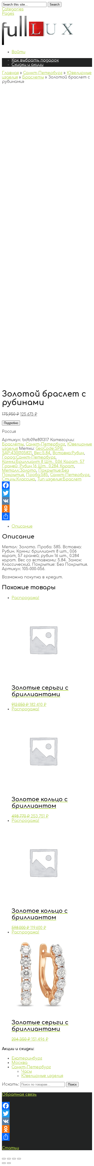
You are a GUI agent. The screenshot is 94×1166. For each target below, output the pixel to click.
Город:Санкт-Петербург (28, 457)
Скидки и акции (27, 64)
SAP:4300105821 (17, 453)
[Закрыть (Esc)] (4, 1158)
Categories (13, 9)
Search (55, 4)
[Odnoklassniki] (47, 509)
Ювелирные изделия (42, 1076)
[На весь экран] (14, 1158)
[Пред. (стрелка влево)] (4, 1163)
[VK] (47, 501)
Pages (8, 13)
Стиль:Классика (18, 479)
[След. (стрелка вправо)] (9, 1163)
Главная (10, 73)
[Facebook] (47, 485)
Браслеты (33, 77)
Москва (19, 1063)
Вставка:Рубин (68, 453)
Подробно (11, 423)
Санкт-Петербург (42, 73)
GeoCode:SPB (49, 448)
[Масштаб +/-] (19, 1158)
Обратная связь (19, 1094)
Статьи (10, 1148)
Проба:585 (37, 475)
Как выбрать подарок (35, 60)
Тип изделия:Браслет (59, 479)
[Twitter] (47, 493)
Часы (26, 1071)
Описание (22, 526)
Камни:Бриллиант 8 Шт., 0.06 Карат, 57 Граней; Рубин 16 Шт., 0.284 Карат (43, 464)
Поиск (72, 1084)
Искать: (10, 1084)
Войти (18, 52)
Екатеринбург (27, 1058)
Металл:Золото (19, 470)
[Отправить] (47, 516)
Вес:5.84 (42, 453)
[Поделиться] (9, 1158)
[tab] (52, 526)
